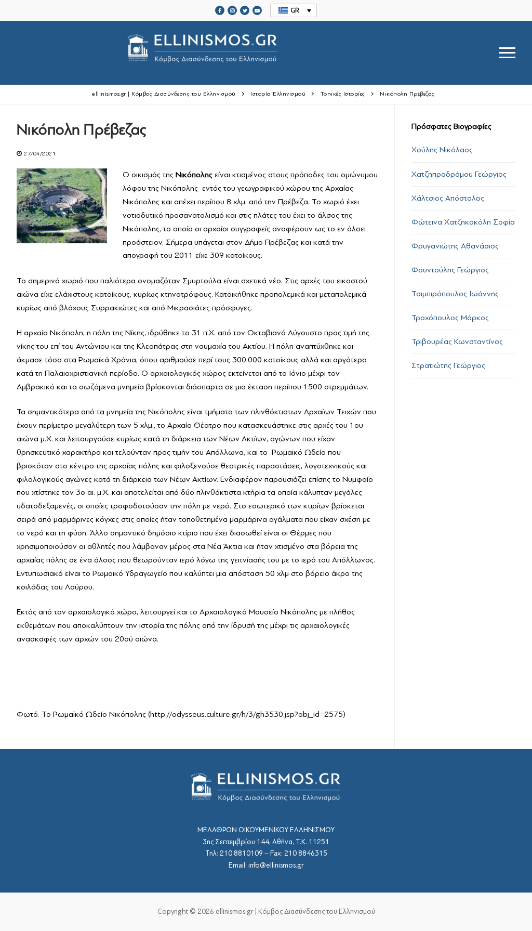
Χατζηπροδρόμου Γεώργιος (459, 174)
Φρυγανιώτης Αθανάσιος (455, 246)
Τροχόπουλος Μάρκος (450, 317)
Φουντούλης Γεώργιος (450, 269)
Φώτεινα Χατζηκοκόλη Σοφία (463, 222)
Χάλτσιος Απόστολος (447, 198)
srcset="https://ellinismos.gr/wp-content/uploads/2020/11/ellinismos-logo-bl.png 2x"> (202, 77)
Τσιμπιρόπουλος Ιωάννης (455, 293)
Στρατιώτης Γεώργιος (448, 365)
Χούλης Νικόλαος (442, 149)
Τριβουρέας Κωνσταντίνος (457, 341)
